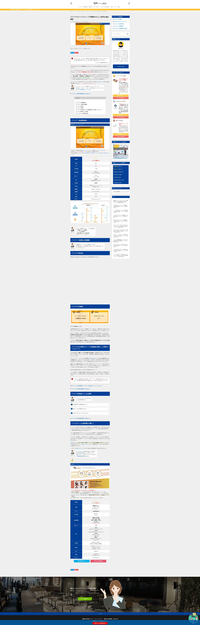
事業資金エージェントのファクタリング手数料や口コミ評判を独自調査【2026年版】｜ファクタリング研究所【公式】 (120, 201)
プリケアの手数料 (79, 107)
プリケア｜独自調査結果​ (81, 102)
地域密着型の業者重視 (118, 182)
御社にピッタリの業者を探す (99, 623)
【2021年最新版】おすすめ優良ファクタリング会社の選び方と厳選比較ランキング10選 (120, 158)
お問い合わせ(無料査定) (98, 560)
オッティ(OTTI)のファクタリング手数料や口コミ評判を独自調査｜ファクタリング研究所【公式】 (120, 211)
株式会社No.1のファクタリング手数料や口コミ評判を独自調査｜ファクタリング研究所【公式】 (120, 206)
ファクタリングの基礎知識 (83, 6)
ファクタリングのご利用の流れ (119, 23)
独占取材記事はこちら (82, 560)
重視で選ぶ (118, 166)
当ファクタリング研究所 (101, 81)
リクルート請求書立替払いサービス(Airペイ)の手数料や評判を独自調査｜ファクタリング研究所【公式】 (120, 240)
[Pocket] (76, 53)
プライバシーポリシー (98, 618)
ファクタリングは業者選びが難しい (82, 113)
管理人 (119, 6)
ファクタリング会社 (77, 11)
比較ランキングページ (85, 444)
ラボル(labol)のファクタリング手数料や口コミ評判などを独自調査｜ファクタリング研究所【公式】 (120, 250)
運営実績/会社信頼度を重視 (118, 171)
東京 (85, 21)
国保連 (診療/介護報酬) (118, 174)
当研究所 (72, 442)
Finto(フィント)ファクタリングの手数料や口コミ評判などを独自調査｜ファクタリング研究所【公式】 (120, 235)
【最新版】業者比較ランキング (87, 618)
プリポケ (91, 358)
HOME (72, 11)
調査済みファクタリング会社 (93, 6)
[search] (128, 34)
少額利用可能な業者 (117, 177)
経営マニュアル (113, 6)
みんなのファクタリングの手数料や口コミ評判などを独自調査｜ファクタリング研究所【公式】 (120, 245)
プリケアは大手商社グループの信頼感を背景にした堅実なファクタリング (89, 109)
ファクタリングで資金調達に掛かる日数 (120, 28)
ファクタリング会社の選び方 (104, 6)
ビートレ (97, 497)
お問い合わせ (115, 618)
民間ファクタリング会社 (85, 11)
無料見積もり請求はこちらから (83, 456)
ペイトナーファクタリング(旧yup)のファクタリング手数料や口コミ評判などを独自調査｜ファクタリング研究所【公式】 (120, 255)
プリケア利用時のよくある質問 (82, 111)
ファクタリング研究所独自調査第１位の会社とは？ (80, 93)
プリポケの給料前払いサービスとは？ (84, 89)
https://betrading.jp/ (96, 557)
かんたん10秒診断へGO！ (85, 598)
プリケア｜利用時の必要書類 (81, 104)
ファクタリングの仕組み (118, 19)
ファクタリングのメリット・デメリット (120, 21)
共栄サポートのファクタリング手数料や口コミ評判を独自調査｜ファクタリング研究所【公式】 (120, 221)
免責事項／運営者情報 (108, 618)
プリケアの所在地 (79, 106)
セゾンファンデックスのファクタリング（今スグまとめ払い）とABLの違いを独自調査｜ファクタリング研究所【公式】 (120, 226)
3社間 (87, 21)
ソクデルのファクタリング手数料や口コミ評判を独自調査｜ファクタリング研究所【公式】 (120, 216)
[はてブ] (72, 53)
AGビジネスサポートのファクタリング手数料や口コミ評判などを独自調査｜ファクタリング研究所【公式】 (120, 230)
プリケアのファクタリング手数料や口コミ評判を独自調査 (98, 11)
